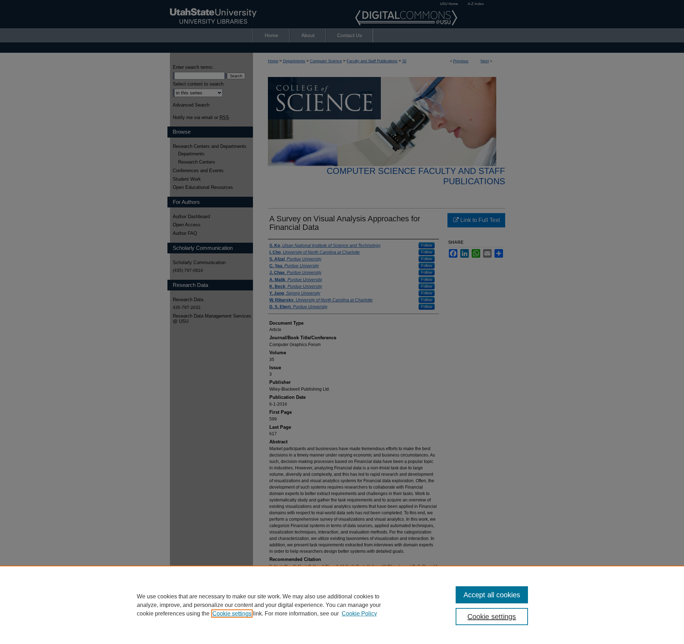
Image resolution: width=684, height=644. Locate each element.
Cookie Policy (359, 613)
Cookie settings (232, 613)
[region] (342, 605)
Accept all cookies (491, 595)
